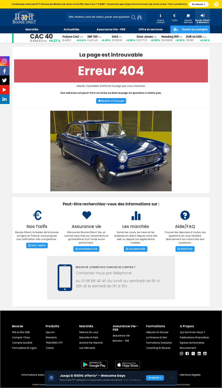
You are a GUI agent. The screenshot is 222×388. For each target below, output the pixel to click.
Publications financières (194, 337)
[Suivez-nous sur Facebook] (5, 72)
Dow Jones (145, 36)
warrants (51, 337)
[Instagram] (181, 353)
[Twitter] (193, 353)
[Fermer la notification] (216, 4)
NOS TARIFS (38, 245)
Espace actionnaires (192, 342)
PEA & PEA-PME (21, 332)
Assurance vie (121, 335)
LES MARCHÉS (136, 249)
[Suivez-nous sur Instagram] (4, 62)
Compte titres (21, 337)
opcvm (50, 332)
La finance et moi (156, 337)
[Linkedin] (199, 353)
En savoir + (198, 4)
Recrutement (188, 348)
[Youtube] (205, 353)
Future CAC (70, 36)
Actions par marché (91, 342)
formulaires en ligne (24, 348)
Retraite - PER (121, 341)
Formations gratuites (159, 342)
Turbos (50, 348)
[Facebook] (187, 353)
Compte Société (22, 342)
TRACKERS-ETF (54, 342)
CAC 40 (41, 36)
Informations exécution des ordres (42, 375)
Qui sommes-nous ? (192, 332)
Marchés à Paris (88, 337)
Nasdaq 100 (170, 36)
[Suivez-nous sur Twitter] (5, 81)
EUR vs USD (194, 36)
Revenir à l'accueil (112, 101)
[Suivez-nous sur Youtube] (5, 90)
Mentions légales (190, 375)
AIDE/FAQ (186, 249)
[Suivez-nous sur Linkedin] (4, 100)
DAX (115, 36)
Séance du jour (88, 332)
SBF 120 (92, 36)
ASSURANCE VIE (87, 249)
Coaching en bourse (158, 348)
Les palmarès (87, 348)
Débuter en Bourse (157, 332)
